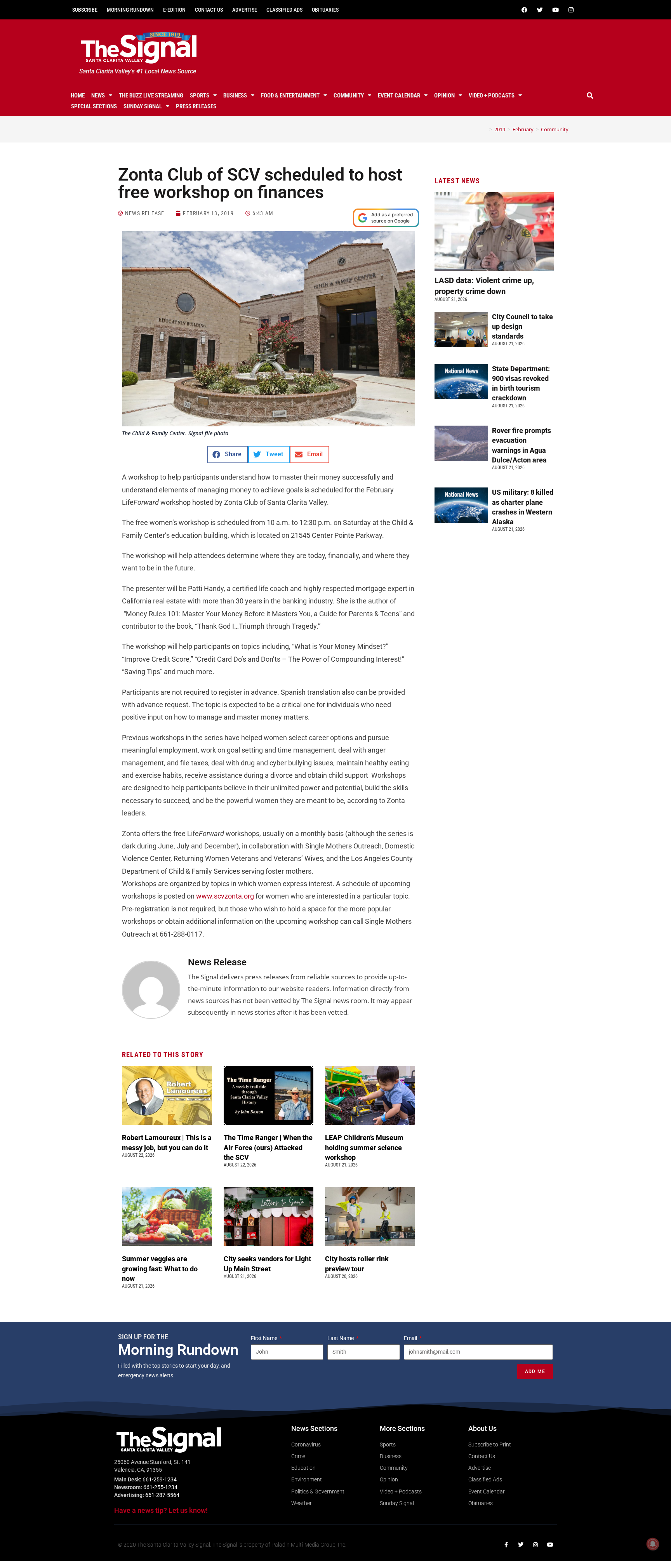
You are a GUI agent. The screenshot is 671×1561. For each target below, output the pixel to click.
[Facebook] (524, 10)
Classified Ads (284, 10)
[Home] (485, 129)
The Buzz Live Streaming (151, 95)
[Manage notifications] (653, 1544)
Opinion (444, 95)
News (98, 95)
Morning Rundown (130, 10)
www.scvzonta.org (224, 896)
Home (78, 95)
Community (349, 95)
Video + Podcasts (492, 95)
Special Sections (94, 106)
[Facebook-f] (506, 1544)
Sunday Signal (142, 106)
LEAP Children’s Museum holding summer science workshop (364, 1147)
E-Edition (174, 10)
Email (411, 1338)
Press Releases (196, 106)
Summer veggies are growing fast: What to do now (160, 1268)
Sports (199, 95)
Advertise (244, 10)
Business (235, 95)
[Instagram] (571, 10)
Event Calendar (399, 95)
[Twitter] (540, 10)
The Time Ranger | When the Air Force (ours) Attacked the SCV (268, 1147)
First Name (264, 1338)
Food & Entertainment (290, 95)
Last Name (341, 1338)
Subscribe (84, 10)
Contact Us (209, 10)
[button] (590, 95)
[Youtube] (555, 10)
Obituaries (325, 10)
